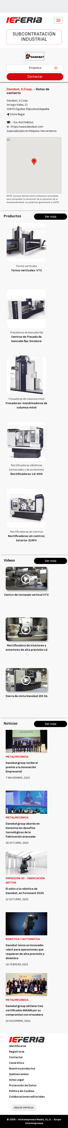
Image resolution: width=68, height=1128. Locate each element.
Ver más (50, 217)
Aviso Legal (16, 1080)
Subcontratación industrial (34, 36)
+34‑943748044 (22, 122)
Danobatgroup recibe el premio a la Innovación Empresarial (22, 767)
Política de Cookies (21, 1091)
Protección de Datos (22, 1085)
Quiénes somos (19, 1074)
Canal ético (16, 1063)
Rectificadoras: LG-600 (26, 474)
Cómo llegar (17, 114)
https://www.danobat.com (27, 127)
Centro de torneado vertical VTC (26, 595)
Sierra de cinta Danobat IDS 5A (26, 696)
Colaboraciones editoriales (27, 1097)
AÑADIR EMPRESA (23, 1107)
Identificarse (17, 1046)
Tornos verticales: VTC (26, 270)
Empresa (35, 68)
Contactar (34, 77)
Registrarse (16, 1052)
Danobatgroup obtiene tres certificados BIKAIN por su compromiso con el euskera (24, 1010)
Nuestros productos (22, 1068)
